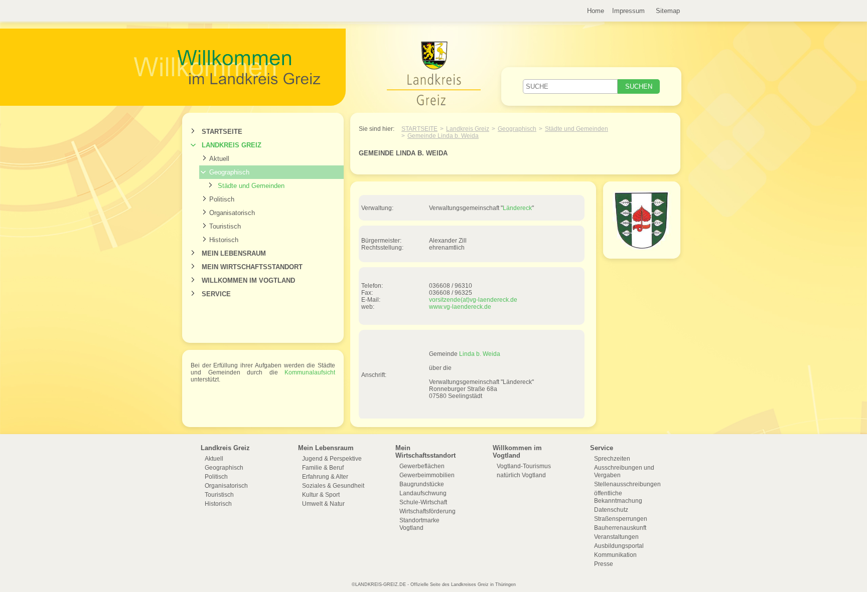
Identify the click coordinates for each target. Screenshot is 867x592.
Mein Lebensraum (234, 253)
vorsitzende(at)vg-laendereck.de (473, 299)
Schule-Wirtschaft (423, 502)
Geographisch (229, 172)
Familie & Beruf (323, 467)
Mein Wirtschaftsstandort (252, 267)
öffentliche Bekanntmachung (618, 497)
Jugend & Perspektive (332, 458)
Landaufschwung (423, 493)
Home (595, 11)
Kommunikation (615, 554)
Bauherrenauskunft (620, 527)
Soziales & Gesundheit (333, 485)
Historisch (223, 240)
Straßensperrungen (620, 518)
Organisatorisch (232, 213)
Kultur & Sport (321, 494)
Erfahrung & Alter (325, 476)
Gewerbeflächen (422, 466)
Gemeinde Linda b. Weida (443, 135)
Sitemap (668, 11)
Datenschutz (611, 509)
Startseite (222, 131)
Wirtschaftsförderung (427, 511)
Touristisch (225, 226)
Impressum (628, 11)
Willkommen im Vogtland (248, 280)
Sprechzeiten (612, 458)
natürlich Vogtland (521, 475)
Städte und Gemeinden (251, 185)
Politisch (221, 199)
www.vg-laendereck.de (460, 306)
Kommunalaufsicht (309, 372)
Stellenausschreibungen (627, 484)
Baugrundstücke (421, 484)
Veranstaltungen (616, 536)
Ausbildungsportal (619, 545)
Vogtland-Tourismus (524, 466)
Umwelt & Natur (323, 503)
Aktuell (219, 158)
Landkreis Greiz (231, 145)
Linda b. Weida (479, 353)
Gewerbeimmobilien (427, 475)
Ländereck (517, 208)
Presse (603, 563)
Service (216, 294)
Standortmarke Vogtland (419, 524)
